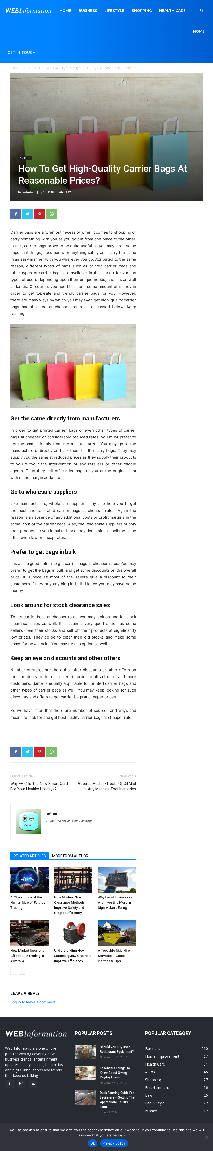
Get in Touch (21, 52)
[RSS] (33, 1084)
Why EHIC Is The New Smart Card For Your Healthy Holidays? (39, 786)
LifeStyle (114, 10)
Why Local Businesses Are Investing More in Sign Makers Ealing (115, 902)
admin (28, 192)
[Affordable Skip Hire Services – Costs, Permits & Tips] (117, 933)
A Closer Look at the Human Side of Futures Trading (27, 902)
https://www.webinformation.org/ (69, 821)
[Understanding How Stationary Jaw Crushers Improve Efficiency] (73, 933)
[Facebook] (15, 214)
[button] (201, 10)
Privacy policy (114, 1143)
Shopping (142, 10)
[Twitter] (27, 214)
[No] (206, 1137)
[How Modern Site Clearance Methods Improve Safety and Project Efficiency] (73, 880)
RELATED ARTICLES (30, 856)
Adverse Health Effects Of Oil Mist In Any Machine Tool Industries (107, 786)
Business (87, 10)
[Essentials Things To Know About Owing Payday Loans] (85, 1073)
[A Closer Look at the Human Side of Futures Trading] (29, 880)
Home (65, 10)
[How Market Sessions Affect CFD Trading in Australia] (29, 933)
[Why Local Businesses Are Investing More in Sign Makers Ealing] (117, 880)
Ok (92, 1143)
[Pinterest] (39, 214)
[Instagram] (21, 1084)
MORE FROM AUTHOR (70, 856)
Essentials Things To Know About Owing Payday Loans (115, 1072)
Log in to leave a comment (32, 1002)
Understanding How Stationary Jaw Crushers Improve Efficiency (72, 956)
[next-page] (22, 971)
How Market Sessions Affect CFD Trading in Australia (27, 956)
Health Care (172, 10)
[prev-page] (13, 971)
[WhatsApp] (51, 214)
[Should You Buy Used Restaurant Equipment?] (85, 1052)
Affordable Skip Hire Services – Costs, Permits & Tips (114, 956)
